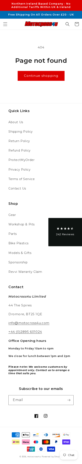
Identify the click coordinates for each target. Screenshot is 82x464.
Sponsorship (18, 262)
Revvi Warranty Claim (25, 272)
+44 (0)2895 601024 (25, 332)
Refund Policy (19, 150)
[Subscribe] (68, 400)
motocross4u (34, 457)
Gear (12, 215)
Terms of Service (21, 179)
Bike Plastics (18, 243)
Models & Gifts (19, 253)
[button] (5, 24)
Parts (12, 234)
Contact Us (17, 188)
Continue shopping (41, 76)
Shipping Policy (20, 131)
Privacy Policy (19, 169)
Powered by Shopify (52, 457)
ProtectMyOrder (21, 160)
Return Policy (19, 141)
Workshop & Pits (21, 224)
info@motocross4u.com (28, 323)
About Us (15, 122)
